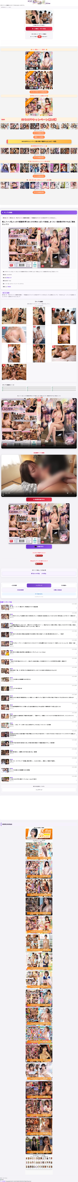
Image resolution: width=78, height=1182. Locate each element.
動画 (39, 36)
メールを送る (2, 1181)
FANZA (9, 286)
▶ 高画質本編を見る (39, 499)
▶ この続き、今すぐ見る (39, 28)
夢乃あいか (8, 277)
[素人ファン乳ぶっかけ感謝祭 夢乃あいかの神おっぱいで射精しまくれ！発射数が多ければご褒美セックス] (39, 556)
